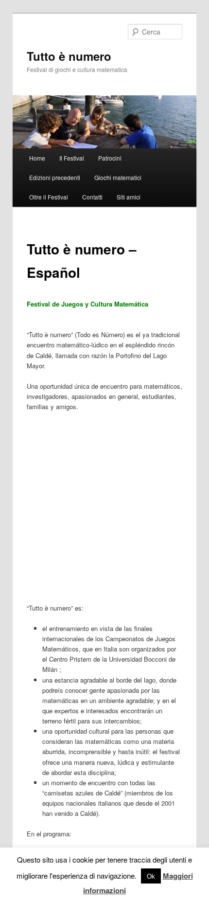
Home (37, 158)
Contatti (92, 197)
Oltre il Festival (48, 197)
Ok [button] (151, 876)
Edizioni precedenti (54, 177)
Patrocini (110, 158)
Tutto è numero (69, 56)
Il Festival (71, 158)
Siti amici (128, 197)
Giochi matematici (117, 177)
